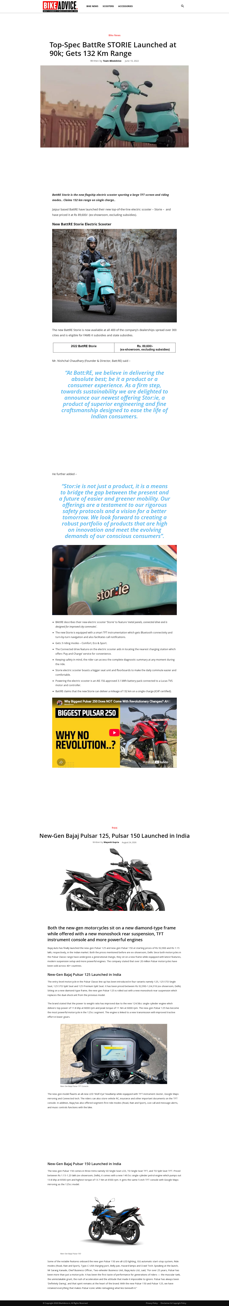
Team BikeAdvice (112, 61)
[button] (182, 6)
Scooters (108, 6)
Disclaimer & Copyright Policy (173, 1303)
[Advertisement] (114, 23)
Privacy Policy (152, 1303)
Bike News (92, 6)
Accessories (125, 6)
